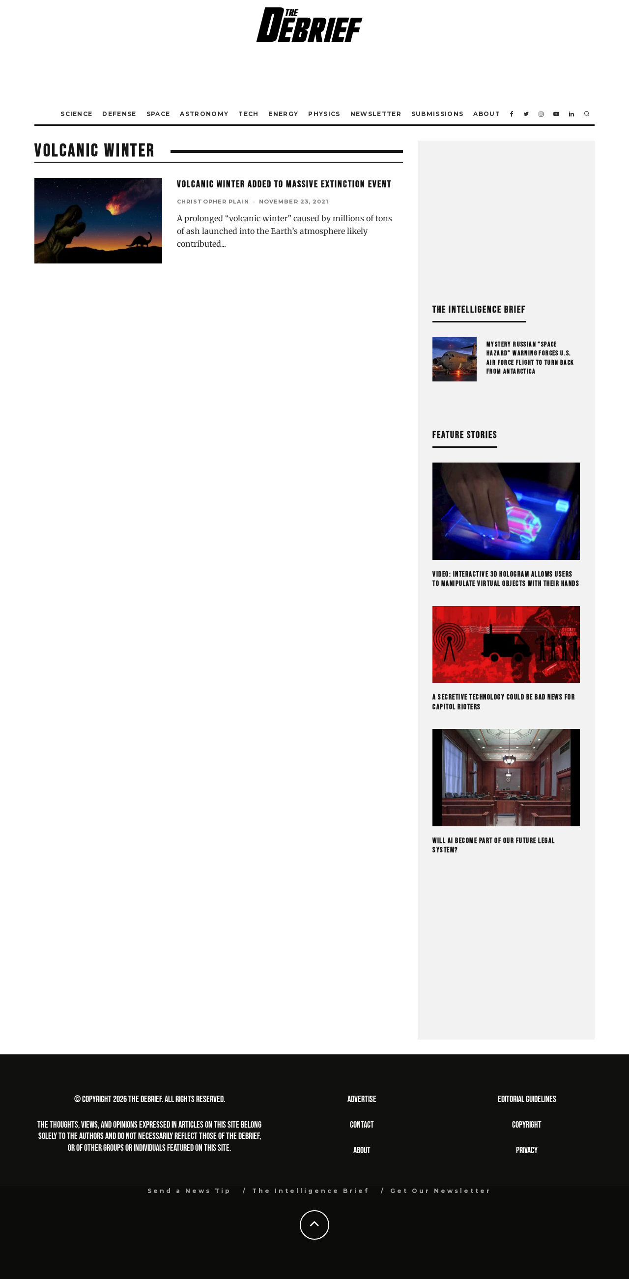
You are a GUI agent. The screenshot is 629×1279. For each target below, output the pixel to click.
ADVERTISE (361, 1099)
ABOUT (362, 1150)
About (486, 113)
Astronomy (204, 113)
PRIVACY (527, 1150)
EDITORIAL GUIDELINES (527, 1099)
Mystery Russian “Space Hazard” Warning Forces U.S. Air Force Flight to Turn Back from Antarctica (530, 358)
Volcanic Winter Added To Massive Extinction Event (284, 184)
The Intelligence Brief (311, 1190)
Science (76, 113)
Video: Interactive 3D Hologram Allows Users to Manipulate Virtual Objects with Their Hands (505, 579)
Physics (324, 113)
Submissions (437, 113)
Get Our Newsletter (440, 1190)
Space (158, 113)
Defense (119, 113)
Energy (283, 113)
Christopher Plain (213, 201)
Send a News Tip (189, 1190)
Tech (248, 113)
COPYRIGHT (527, 1125)
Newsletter (375, 113)
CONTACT (362, 1125)
